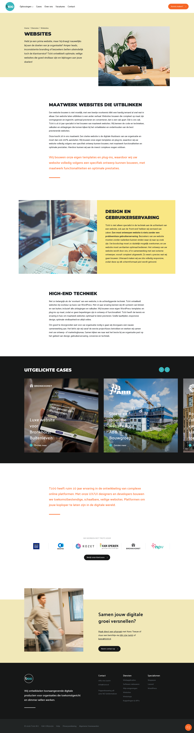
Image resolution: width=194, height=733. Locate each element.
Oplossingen (25, 6)
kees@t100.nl (104, 639)
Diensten (35, 28)
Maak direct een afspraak (110, 631)
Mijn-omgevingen (130, 688)
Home (26, 28)
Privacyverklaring (69, 726)
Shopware (152, 680)
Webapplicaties (129, 680)
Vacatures (60, 6)
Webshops (127, 696)
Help (58, 726)
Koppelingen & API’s (131, 700)
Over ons (48, 6)
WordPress (152, 688)
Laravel (151, 684)
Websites (127, 692)
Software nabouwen (131, 684)
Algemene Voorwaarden (89, 726)
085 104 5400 (126, 635)
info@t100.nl (103, 684)
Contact (71, 6)
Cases (39, 6)
